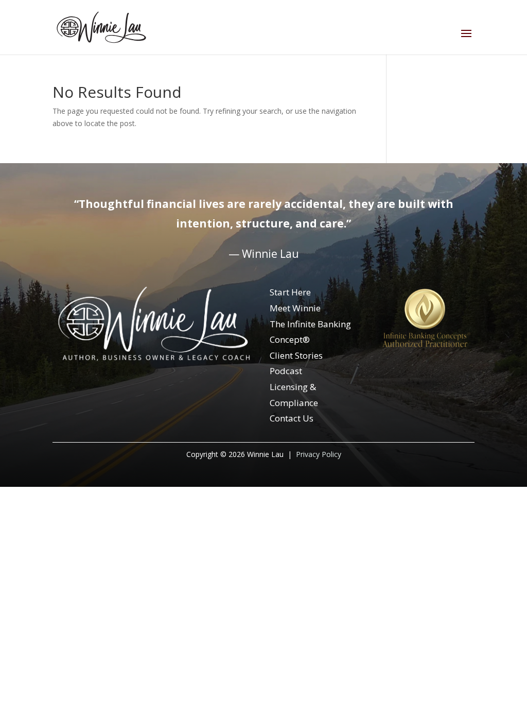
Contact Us (291, 418)
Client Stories (296, 355)
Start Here (290, 292)
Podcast (286, 371)
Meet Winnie (295, 308)
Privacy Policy (318, 454)
